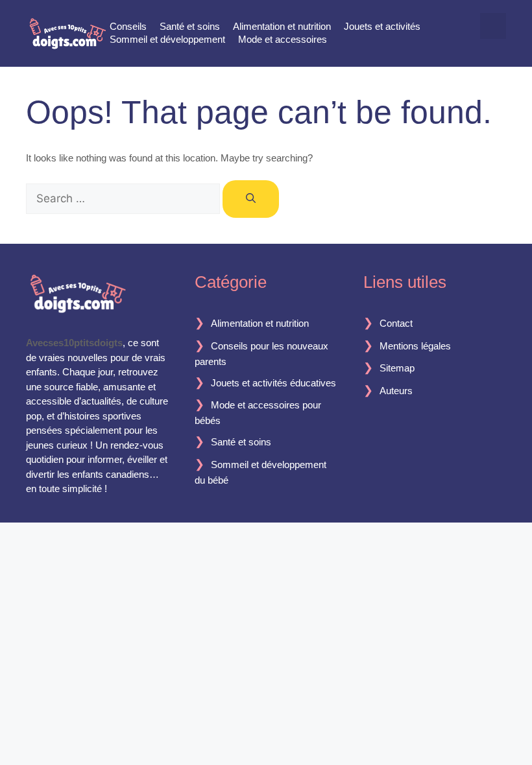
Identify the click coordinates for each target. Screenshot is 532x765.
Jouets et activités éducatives (273, 382)
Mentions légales (415, 345)
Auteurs (396, 390)
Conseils (128, 26)
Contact (396, 323)
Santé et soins (190, 26)
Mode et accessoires (282, 39)
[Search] (251, 199)
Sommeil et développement (167, 39)
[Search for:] (124, 198)
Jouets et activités (382, 26)
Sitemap (397, 367)
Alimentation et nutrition (282, 26)
